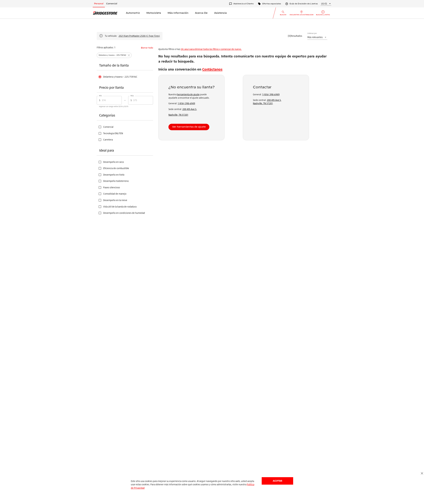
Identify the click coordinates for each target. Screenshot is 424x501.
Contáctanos (212, 69)
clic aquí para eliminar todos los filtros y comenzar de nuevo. (211, 49)
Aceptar (277, 480)
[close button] (422, 473)
